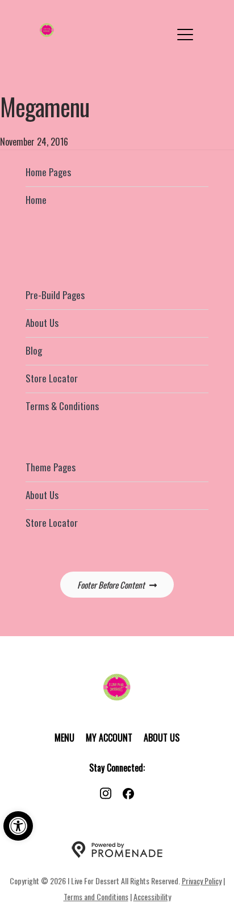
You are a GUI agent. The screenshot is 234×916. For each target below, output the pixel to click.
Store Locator (52, 378)
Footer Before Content (111, 584)
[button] (18, 826)
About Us (42, 323)
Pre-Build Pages (55, 295)
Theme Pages (51, 467)
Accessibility (152, 896)
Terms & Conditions (62, 406)
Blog (34, 350)
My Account (109, 737)
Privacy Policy (202, 881)
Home (36, 200)
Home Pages (48, 172)
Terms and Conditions (96, 896)
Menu (64, 737)
